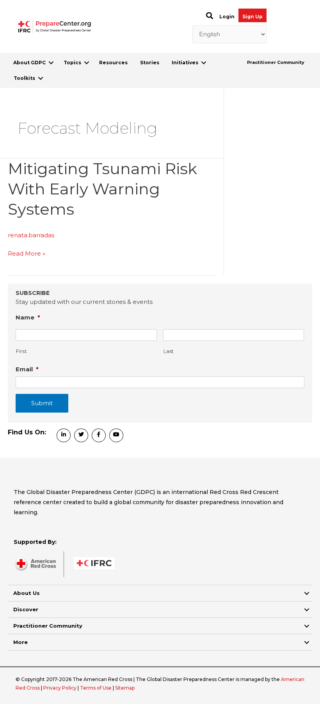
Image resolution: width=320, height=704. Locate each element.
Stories (149, 62)
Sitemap (125, 688)
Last (169, 351)
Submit (42, 403)
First (21, 351)
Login (227, 16)
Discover (25, 609)
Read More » (26, 254)
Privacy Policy (60, 688)
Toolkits (24, 78)
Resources (113, 62)
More (20, 642)
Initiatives (185, 62)
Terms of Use (96, 688)
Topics (72, 62)
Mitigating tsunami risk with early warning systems (102, 189)
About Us (26, 593)
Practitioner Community (275, 62)
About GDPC (29, 62)
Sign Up (252, 16)
